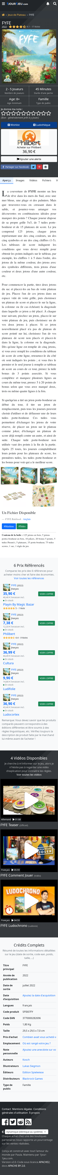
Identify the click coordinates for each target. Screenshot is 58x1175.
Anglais (27, 519)
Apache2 (44, 1162)
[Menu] (3, 3)
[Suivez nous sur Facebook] (5, 1124)
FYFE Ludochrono (13, 925)
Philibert (9, 634)
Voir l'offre (46, 593)
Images (20, 180)
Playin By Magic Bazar (18, 604)
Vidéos (33, 180)
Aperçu (6, 180)
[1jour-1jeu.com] (24, 3)
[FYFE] (29, 56)
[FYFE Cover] (9, 475)
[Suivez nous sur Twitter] (13, 1124)
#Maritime (9, 526)
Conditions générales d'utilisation (24, 1110)
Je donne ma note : (12, 109)
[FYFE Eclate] (14, 496)
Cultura (8, 663)
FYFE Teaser (9, 825)
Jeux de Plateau (17, 14)
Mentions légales (22, 1109)
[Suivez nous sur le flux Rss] (28, 1124)
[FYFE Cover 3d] (29, 475)
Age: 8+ (14, 99)
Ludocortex (11, 714)
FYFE (6, 23)
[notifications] (47, 3)
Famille (43, 99)
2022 (4, 26)
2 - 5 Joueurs (14, 89)
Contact (6, 1109)
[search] (54, 3)
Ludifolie (9, 689)
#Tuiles (22, 526)
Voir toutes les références (29, 578)
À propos (34, 1112)
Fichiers (46, 180)
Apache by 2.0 (16, 1165)
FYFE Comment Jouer (16, 875)
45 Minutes (43, 89)
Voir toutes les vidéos (29, 774)
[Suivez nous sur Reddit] (20, 1124)
